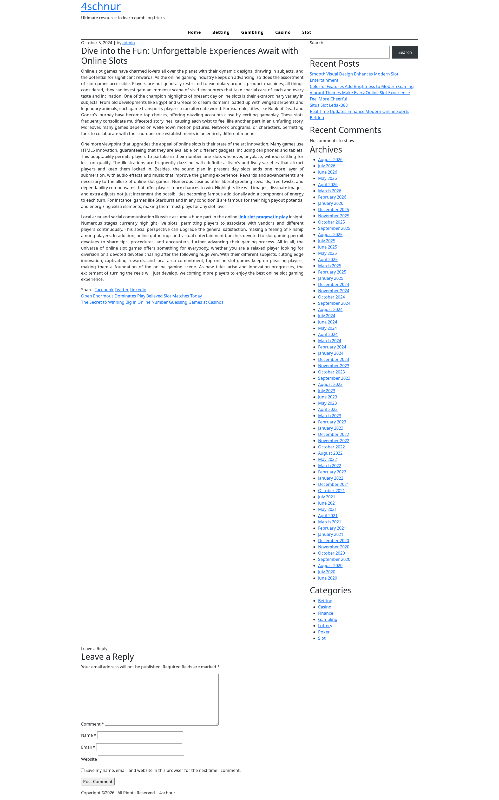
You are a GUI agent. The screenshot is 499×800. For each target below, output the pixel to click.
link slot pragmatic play (263, 217)
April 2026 (328, 184)
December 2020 (333, 540)
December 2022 (333, 434)
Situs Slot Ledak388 (329, 105)
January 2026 (330, 203)
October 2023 (331, 372)
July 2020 (326, 572)
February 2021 (332, 528)
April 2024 (328, 334)
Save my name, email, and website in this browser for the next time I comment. (163, 770)
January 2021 (330, 534)
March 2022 (329, 465)
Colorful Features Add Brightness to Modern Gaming (362, 86)
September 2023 (334, 378)
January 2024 (330, 353)
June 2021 (327, 503)
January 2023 (330, 428)
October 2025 (331, 222)
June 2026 (327, 172)
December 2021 (333, 484)
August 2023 (330, 384)
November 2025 (333, 216)
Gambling (252, 32)
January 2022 (330, 478)
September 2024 (334, 303)
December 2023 (333, 359)
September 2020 (334, 559)
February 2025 (332, 272)
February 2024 (332, 347)
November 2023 (333, 366)
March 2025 (329, 266)
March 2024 (329, 341)
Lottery (325, 625)
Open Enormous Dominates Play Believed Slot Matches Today (141, 296)
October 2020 (331, 553)
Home (194, 32)
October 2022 (331, 447)
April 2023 (328, 409)
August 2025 (330, 234)
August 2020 (330, 565)
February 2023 (332, 422)
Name (88, 735)
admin (128, 43)
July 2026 (326, 166)
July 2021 (326, 497)
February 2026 (332, 197)
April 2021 (328, 515)
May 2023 (327, 403)
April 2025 (328, 259)
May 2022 (327, 459)
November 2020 (333, 547)
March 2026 (329, 191)
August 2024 (330, 309)
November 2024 (333, 291)
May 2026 (327, 178)
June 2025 (327, 247)
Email (88, 747)
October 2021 (331, 490)
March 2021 (329, 522)
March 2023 (329, 415)
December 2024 (333, 284)
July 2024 (326, 316)
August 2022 (330, 453)
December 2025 (333, 209)
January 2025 (330, 278)
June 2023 (327, 397)
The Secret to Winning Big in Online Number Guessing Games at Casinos (152, 302)
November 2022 (333, 440)
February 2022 (332, 472)
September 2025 (334, 228)
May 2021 (327, 509)
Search (316, 43)
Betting (221, 32)
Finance (325, 613)
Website (89, 759)
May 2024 (327, 328)
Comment (92, 724)
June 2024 (327, 322)
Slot (306, 32)
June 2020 (327, 578)
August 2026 (330, 159)
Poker (324, 632)
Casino (283, 32)
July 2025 (326, 241)
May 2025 (327, 253)
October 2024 (331, 297)
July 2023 (326, 390)
